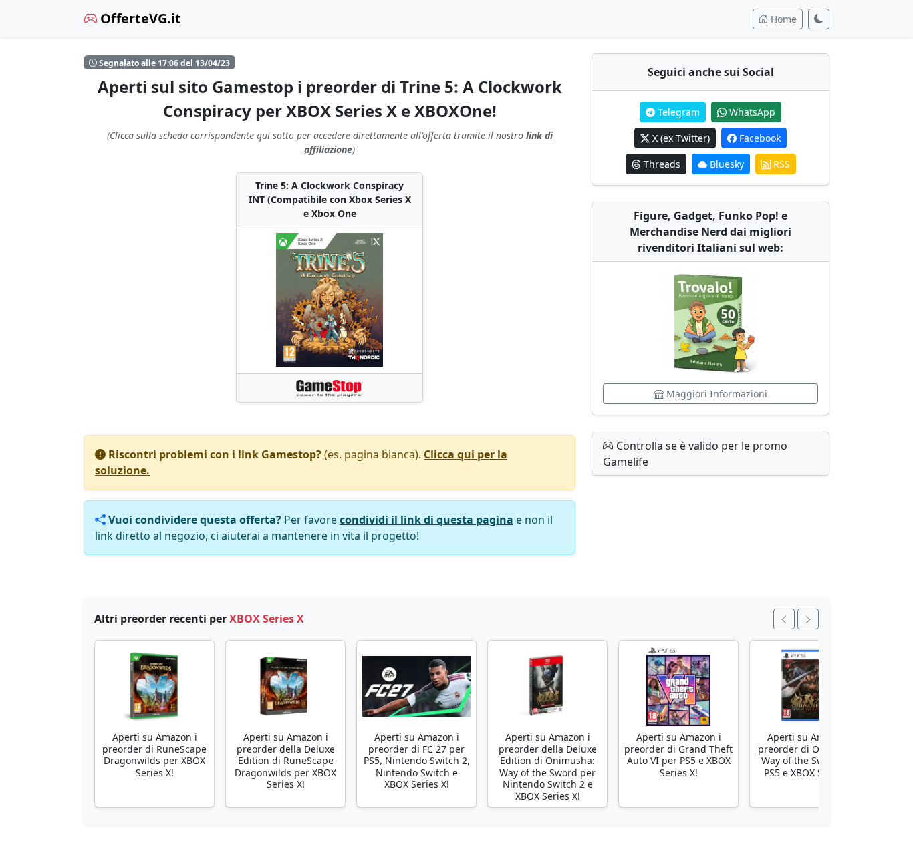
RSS (780, 164)
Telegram (677, 112)
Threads (660, 164)
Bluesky (725, 164)
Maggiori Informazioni (715, 393)
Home (782, 19)
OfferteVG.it (139, 18)
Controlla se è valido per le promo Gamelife (695, 453)
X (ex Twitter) (680, 138)
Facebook (759, 138)
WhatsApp (751, 112)
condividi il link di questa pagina (426, 519)
